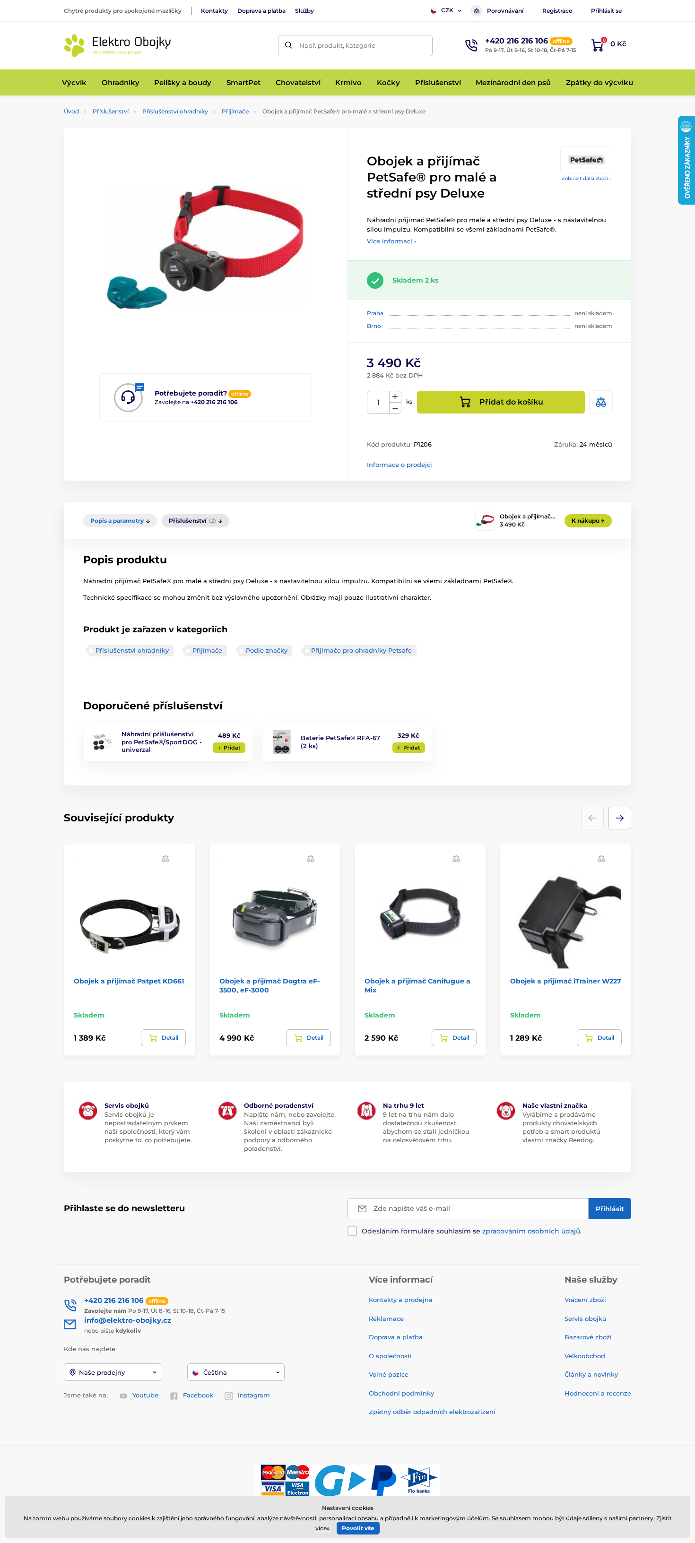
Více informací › (391, 241)
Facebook (198, 1395)
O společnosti (390, 1356)
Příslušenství (111, 111)
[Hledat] (288, 45)
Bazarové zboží (588, 1337)
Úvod (71, 111)
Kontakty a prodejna (401, 1299)
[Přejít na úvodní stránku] (118, 45)
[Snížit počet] (395, 408)
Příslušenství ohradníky (175, 111)
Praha (375, 313)
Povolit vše (358, 1528)
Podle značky (266, 650)
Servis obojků (586, 1318)
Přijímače (235, 111)
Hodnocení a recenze (598, 1393)
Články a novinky (591, 1374)
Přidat (232, 747)
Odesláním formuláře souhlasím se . (472, 1231)
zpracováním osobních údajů (531, 1231)
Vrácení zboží (585, 1299)
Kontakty (214, 10)
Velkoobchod (585, 1356)
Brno (374, 325)
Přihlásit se (606, 10)
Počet (378, 402)
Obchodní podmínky (401, 1393)
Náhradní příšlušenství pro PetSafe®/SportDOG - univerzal (162, 742)
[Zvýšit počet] (395, 397)
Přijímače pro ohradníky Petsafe (361, 650)
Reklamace (386, 1318)
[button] (619, 818)
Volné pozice (388, 1374)
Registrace (557, 10)
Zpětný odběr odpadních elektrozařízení (432, 1411)
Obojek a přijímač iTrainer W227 (565, 981)
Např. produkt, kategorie (337, 45)
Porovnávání (505, 10)
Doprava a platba (261, 10)
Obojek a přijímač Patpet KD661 (129, 981)
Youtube (145, 1395)
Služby (304, 10)
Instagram (254, 1395)
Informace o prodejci (399, 464)
